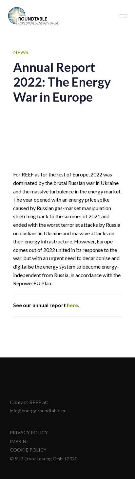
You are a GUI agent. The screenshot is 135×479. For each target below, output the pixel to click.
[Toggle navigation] (107, 15)
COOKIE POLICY (28, 450)
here (72, 305)
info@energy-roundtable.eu (38, 410)
